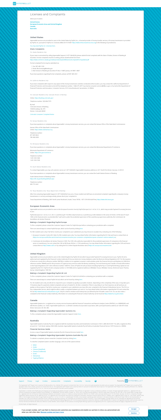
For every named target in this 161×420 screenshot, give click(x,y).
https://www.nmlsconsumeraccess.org (84, 43)
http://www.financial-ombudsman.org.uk (46, 291)
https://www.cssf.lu (49, 245)
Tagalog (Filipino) (38, 358)
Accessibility (78, 381)
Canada (32, 26)
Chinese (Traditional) (39, 351)
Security (88, 381)
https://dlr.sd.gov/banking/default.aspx (42, 179)
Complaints (67, 381)
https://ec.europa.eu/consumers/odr (100, 245)
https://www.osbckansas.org (43, 130)
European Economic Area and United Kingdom (46, 24)
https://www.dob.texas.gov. (105, 199)
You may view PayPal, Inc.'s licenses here (42, 46)
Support (21, 381)
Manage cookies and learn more (52, 412)
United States (35, 22)
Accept (133, 409)
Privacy (30, 381)
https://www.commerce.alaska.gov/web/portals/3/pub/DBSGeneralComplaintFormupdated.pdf (59, 60)
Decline (134, 413)
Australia (33, 28)
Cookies (45, 381)
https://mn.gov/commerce (43, 153)
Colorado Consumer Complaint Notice (42, 114)
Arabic (35, 347)
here (81, 228)
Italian (35, 345)
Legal (37, 381)
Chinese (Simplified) (39, 349)
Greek (35, 354)
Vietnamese (36, 356)
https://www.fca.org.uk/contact (113, 294)
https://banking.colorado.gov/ (44, 98)
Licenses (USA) (55, 381)
